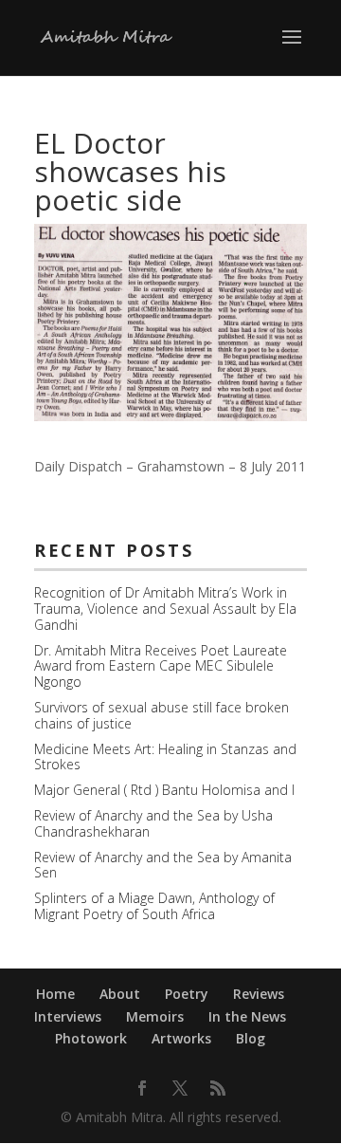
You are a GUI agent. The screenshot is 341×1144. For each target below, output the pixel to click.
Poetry (186, 994)
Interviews (67, 1016)
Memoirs (155, 1016)
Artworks (181, 1038)
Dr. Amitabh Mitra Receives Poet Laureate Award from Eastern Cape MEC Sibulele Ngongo (160, 666)
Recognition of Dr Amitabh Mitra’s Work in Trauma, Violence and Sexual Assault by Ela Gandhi (165, 608)
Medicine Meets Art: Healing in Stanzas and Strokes (165, 757)
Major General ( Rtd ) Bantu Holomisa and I (164, 790)
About (119, 994)
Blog (250, 1038)
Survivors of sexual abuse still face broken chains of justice (161, 715)
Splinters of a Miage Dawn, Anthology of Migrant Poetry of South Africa (154, 906)
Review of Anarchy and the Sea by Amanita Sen (163, 865)
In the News (247, 1016)
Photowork (91, 1038)
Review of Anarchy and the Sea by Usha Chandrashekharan (153, 823)
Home (55, 994)
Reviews (258, 994)
